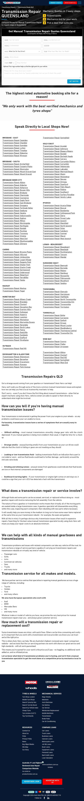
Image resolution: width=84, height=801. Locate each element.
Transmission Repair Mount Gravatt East (19, 172)
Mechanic (45, 699)
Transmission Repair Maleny (54, 271)
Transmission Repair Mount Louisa (57, 326)
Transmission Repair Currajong (55, 318)
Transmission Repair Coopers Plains (17, 167)
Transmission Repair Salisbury (55, 231)
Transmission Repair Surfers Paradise (58, 195)
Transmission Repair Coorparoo (16, 198)
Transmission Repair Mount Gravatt (17, 174)
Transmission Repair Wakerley (15, 153)
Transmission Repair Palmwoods (56, 278)
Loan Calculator (47, 758)
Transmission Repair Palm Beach (56, 187)
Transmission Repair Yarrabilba (15, 278)
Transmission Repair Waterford (15, 275)
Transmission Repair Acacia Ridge (57, 206)
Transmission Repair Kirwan (54, 323)
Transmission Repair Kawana (15, 365)
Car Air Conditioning (49, 721)
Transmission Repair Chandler (15, 143)
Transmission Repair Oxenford (55, 185)
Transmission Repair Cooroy (54, 342)
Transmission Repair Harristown (56, 294)
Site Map (25, 747)
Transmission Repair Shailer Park (16, 265)
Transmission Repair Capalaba (15, 141)
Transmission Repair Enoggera (15, 206)
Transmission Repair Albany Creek (17, 300)
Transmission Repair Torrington (56, 307)
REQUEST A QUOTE (56, 2)
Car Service (46, 708)
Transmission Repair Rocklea (15, 231)
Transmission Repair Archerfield (16, 164)
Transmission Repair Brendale (15, 302)
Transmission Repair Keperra (15, 315)
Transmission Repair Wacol (54, 236)
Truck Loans (46, 733)
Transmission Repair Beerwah (55, 266)
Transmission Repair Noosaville (56, 276)
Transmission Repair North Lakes (16, 328)
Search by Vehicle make (30, 708)
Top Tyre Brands (27, 716)
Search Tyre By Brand (29, 705)
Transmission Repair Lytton (14, 148)
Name (6, 40)
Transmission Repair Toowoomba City (58, 302)
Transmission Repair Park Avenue (16, 367)
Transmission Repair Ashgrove (15, 188)
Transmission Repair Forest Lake (56, 218)
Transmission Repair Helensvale (56, 167)
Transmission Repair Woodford (56, 281)
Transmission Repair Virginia (14, 236)
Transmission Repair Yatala (14, 280)
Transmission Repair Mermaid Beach (58, 172)
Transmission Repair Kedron (14, 218)
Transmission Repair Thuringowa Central (60, 331)
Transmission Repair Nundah (14, 229)
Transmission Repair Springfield (56, 138)
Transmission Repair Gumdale (15, 146)
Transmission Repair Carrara (55, 159)
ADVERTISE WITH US (70, 2)
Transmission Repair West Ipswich (57, 239)
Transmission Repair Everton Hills (17, 310)
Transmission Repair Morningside (16, 223)
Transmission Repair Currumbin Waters (59, 162)
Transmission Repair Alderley (15, 185)
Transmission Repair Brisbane (15, 193)
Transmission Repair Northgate (15, 226)
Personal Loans (47, 752)
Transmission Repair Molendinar (56, 177)
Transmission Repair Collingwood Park (59, 213)
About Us (25, 733)
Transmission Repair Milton (14, 221)
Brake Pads (46, 719)
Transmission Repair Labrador (55, 169)
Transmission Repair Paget (14, 291)
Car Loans (45, 731)
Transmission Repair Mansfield (55, 223)
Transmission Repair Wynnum (15, 156)
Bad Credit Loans (48, 755)
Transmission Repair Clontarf (15, 305)
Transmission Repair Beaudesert (56, 247)
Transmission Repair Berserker (15, 360)
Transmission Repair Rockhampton (57, 252)
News (24, 741)
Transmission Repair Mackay (14, 289)
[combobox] (24, 51)
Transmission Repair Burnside (55, 268)
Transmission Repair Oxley (54, 229)
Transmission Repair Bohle (54, 316)
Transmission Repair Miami (54, 174)
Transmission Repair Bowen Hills (16, 190)
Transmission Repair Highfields (55, 297)
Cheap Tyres (26, 710)
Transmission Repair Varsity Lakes (57, 197)
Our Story (25, 750)
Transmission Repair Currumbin (56, 164)
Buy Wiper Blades (28, 744)
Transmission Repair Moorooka (16, 169)
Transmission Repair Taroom (55, 255)
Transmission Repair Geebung (15, 211)
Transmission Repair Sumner (55, 234)
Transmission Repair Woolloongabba (18, 241)
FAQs (24, 736)
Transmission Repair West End (15, 239)
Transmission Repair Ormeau (55, 182)
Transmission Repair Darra (54, 216)
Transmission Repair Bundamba (56, 211)
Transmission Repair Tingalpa (15, 151)
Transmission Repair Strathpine (16, 340)
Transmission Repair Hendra (14, 213)
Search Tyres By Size (29, 702)
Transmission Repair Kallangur (15, 312)
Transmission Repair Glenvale (55, 292)
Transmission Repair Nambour (55, 273)
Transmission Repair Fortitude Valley (18, 208)
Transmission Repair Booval (54, 208)
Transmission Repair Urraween (55, 347)
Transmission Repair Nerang (54, 179)
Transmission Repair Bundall (54, 154)
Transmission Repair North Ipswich (57, 226)
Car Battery (46, 705)
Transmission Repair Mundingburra (57, 328)
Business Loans (47, 736)
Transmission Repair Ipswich (54, 221)
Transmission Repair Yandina (54, 284)
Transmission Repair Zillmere (15, 244)
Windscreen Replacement (50, 710)
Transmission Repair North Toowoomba (59, 300)
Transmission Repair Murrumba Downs (19, 322)
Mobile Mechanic (47, 713)
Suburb (46, 46)
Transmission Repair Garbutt (54, 321)
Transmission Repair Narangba (15, 325)
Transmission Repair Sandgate (15, 335)
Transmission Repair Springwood (16, 270)
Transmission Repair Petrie (14, 330)
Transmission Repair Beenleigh (55, 250)
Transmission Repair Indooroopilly (17, 216)
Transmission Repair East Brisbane (17, 203)
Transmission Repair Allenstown (16, 357)
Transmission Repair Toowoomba (57, 305)
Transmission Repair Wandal (54, 257)
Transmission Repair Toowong (15, 234)
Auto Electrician (47, 702)
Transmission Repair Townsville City (58, 333)
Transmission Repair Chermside (16, 195)
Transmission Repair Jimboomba (16, 257)
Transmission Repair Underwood (16, 273)
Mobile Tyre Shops (28, 699)
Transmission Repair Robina (54, 190)
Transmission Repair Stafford (15, 338)
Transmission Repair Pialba (54, 344)
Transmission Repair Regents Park (17, 262)
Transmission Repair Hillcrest (15, 255)
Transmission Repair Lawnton (15, 317)
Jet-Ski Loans (46, 744)
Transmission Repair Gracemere (16, 362)
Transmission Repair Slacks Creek (17, 268)
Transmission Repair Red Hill (14, 349)
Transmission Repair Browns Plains (17, 252)
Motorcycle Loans (48, 741)
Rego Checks (46, 697)
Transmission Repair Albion (14, 183)
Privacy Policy (27, 739)
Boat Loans (46, 747)
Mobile (7, 46)
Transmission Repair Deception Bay (17, 307)
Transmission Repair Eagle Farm (16, 201)
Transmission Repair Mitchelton (16, 320)
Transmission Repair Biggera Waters (58, 151)
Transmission (46, 716)
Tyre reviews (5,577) (29, 713)
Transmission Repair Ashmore (55, 149)
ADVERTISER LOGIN (31, 781)
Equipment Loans (48, 750)
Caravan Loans (47, 739)
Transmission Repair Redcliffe (15, 333)
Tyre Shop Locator (28, 697)
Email (46, 40)
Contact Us (26, 731)
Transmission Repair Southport (56, 192)
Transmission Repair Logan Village (17, 260)
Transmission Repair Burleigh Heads (58, 157)
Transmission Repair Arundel (55, 146)
